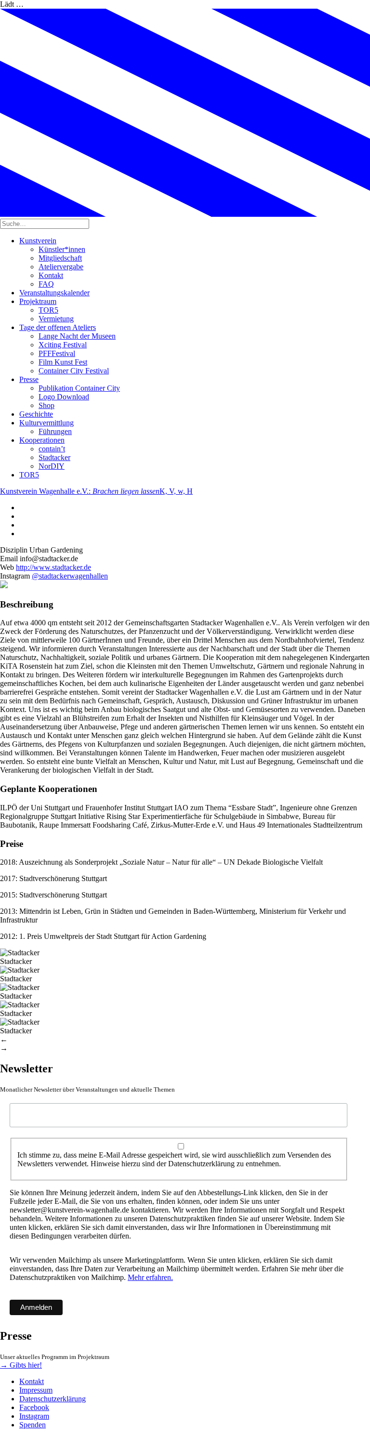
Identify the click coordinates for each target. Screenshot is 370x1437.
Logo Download (64, 397)
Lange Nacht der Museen (77, 336)
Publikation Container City (79, 388)
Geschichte (36, 414)
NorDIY (52, 466)
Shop (46, 405)
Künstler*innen (62, 249)
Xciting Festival (63, 345)
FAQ (46, 284)
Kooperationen (42, 440)
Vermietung (56, 319)
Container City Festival (74, 371)
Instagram (34, 1416)
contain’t (52, 449)
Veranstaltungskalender (54, 293)
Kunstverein (37, 241)
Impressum (36, 1390)
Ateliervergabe (61, 267)
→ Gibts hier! (21, 1365)
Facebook (34, 1407)
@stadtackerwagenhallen (70, 576)
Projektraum (37, 301)
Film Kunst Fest (63, 362)
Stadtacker (54, 457)
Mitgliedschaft (60, 258)
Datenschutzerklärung (52, 1399)
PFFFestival (57, 353)
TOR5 (48, 310)
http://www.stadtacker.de (53, 567)
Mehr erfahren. (150, 1277)
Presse (29, 379)
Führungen (55, 431)
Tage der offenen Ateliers (57, 327)
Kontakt (51, 275)
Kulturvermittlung (46, 423)
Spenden (32, 1425)
